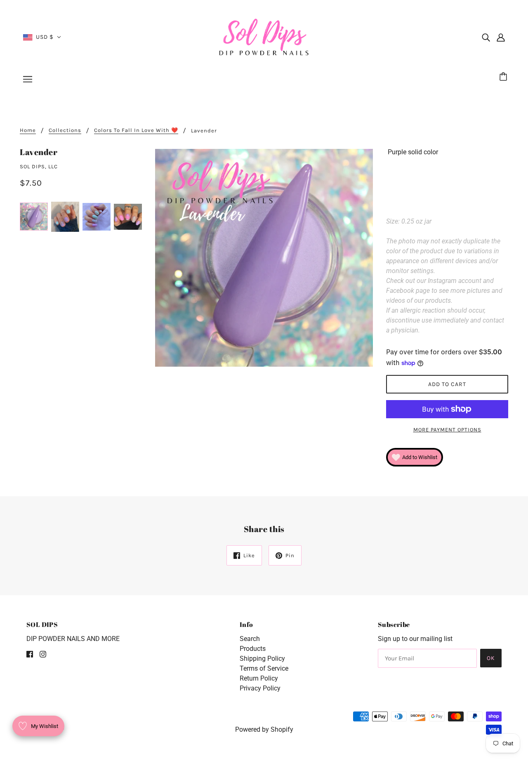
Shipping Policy (262, 658)
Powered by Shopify (264, 729)
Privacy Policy (260, 688)
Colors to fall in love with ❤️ (136, 130)
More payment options (447, 429)
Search (250, 639)
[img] (485, 37)
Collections (65, 130)
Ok (491, 658)
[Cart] (504, 77)
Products (253, 649)
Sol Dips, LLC (39, 166)
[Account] (500, 37)
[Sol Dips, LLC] (264, 36)
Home (28, 130)
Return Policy (259, 678)
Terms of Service (264, 668)
